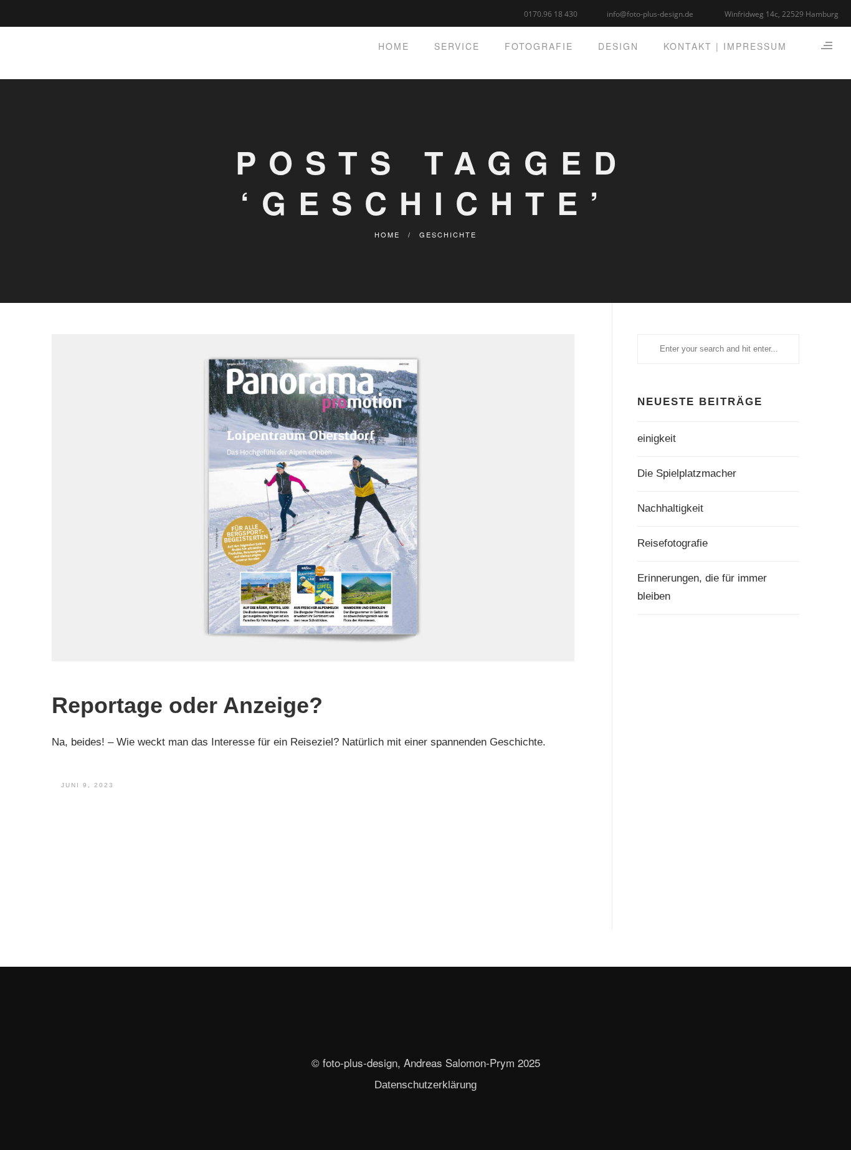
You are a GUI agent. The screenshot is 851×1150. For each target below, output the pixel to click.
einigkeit (656, 438)
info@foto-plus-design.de (650, 14)
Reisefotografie (672, 543)
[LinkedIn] (35, 12)
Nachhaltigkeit (670, 508)
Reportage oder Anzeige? (187, 705)
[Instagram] (51, 12)
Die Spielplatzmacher (686, 473)
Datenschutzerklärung (425, 1085)
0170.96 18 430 (551, 14)
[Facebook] (20, 12)
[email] (67, 12)
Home (387, 234)
